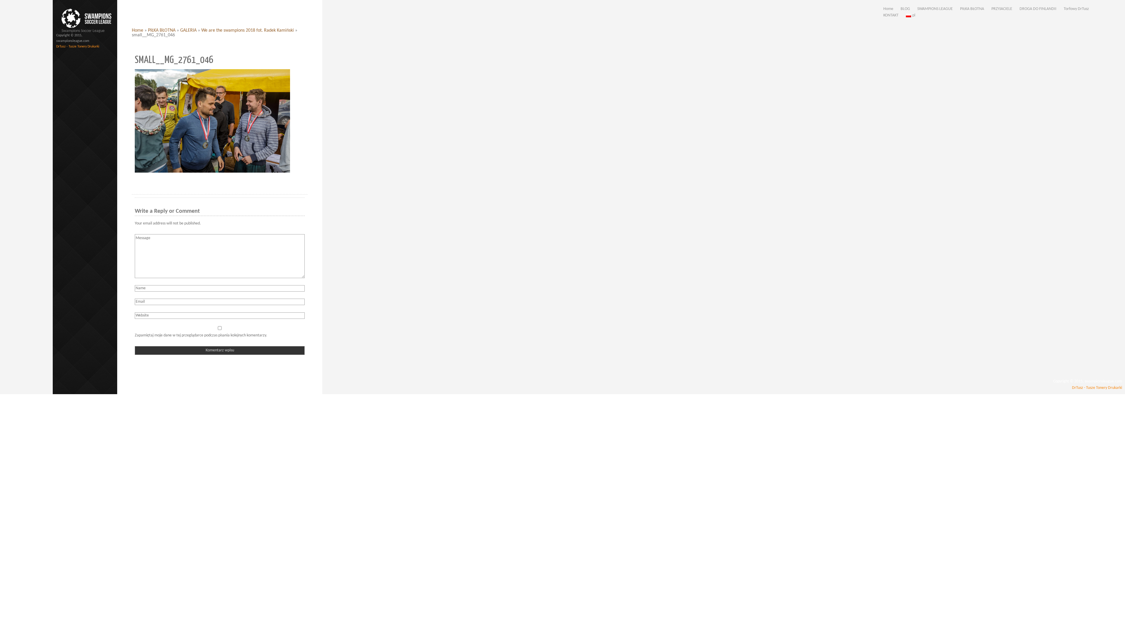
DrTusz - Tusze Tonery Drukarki (77, 46)
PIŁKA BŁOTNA (161, 30)
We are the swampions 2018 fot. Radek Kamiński (247, 30)
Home (137, 30)
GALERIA (188, 30)
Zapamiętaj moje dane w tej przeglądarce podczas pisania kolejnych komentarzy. (201, 335)
